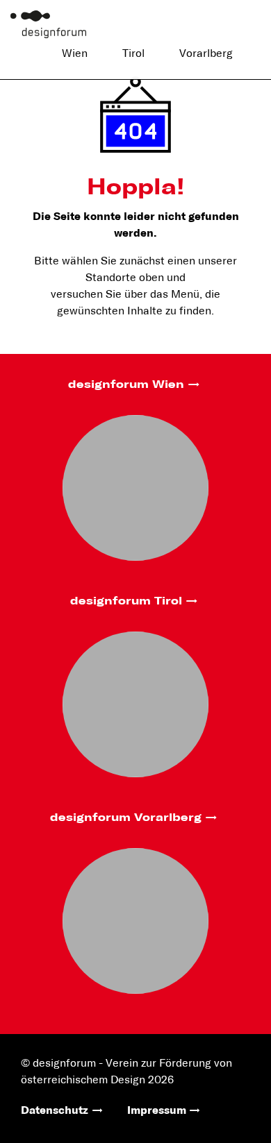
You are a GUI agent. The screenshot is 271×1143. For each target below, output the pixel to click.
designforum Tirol (126, 601)
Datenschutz (54, 1110)
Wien (75, 53)
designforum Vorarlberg (126, 817)
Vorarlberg (206, 53)
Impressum (156, 1110)
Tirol (133, 53)
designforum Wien (126, 384)
